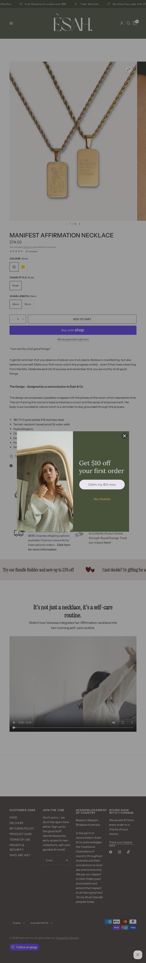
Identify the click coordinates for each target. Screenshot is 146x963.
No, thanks (102, 499)
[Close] (124, 435)
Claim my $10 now (102, 484)
